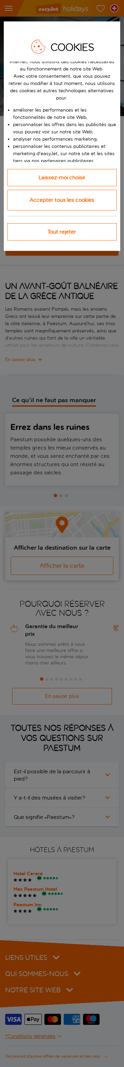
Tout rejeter (62, 231)
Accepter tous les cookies (62, 200)
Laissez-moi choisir (62, 177)
